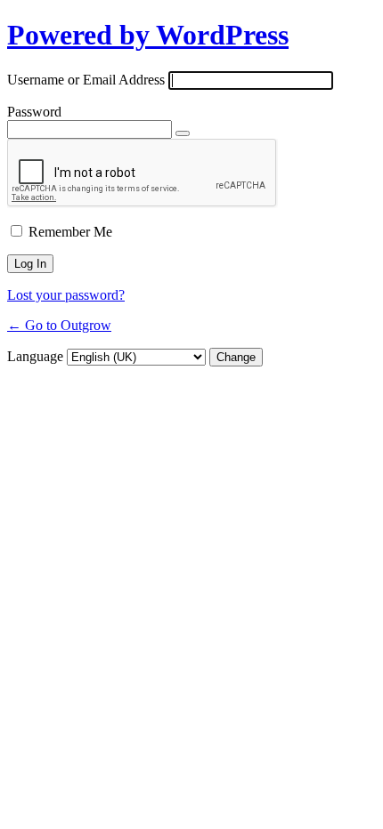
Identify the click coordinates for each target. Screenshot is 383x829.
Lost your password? (66, 294)
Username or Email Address (86, 79)
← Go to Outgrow (59, 325)
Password (34, 111)
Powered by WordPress (148, 35)
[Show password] (182, 133)
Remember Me (70, 231)
